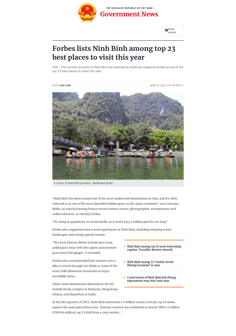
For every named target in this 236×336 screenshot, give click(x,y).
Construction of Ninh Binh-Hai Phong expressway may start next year (151, 279)
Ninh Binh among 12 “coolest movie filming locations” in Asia (150, 263)
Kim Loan (65, 85)
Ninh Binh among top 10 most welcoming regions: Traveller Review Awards (154, 248)
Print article (172, 30)
